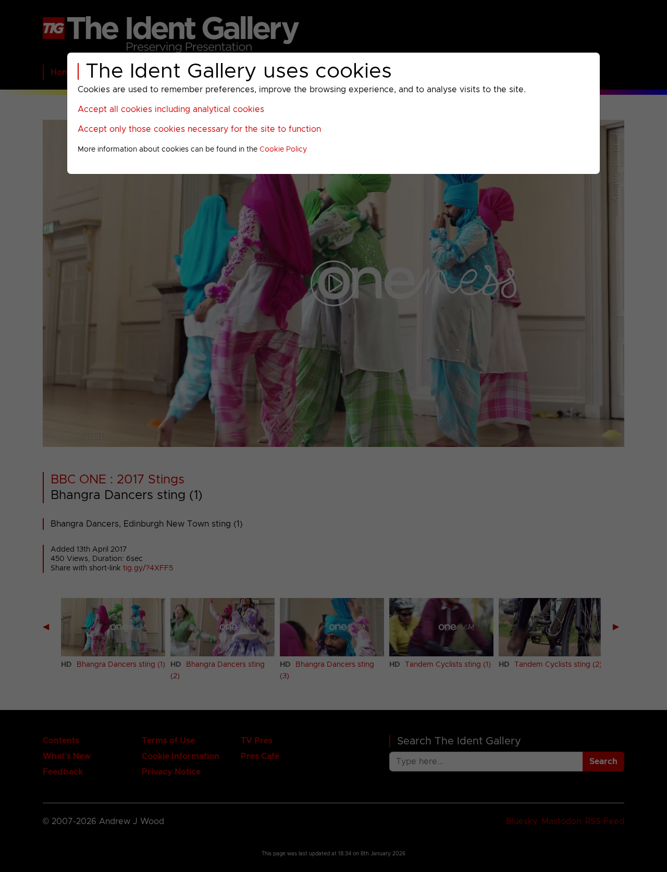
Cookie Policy (283, 149)
